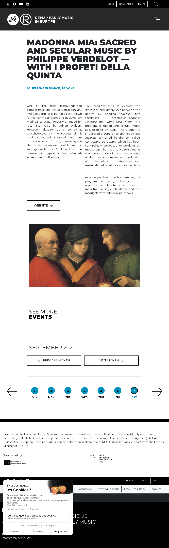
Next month (109, 360)
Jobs (144, 480)
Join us (157, 480)
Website (41, 205)
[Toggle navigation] (155, 4)
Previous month (56, 360)
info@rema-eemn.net (16, 538)
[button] (154, 19)
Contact (128, 480)
